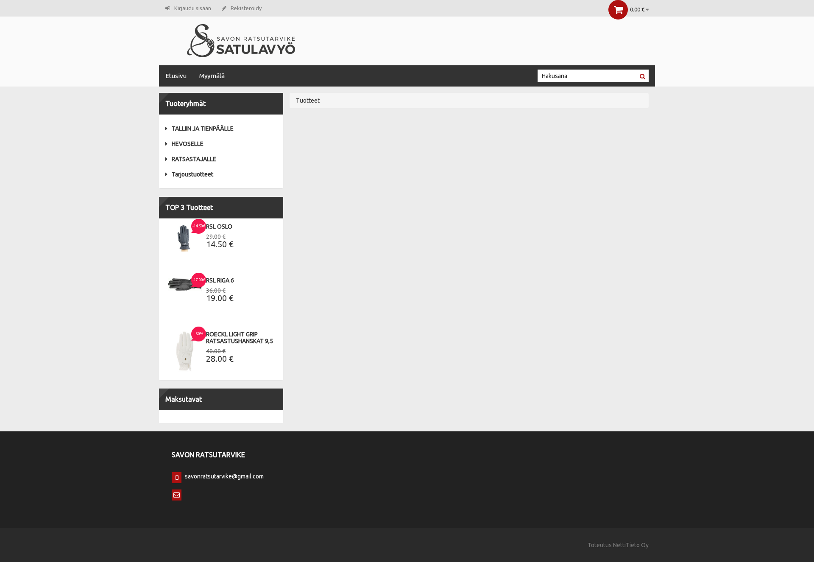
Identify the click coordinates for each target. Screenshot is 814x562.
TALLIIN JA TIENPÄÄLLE (203, 128)
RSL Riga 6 (220, 280)
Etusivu (176, 75)
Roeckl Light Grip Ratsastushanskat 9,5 (239, 337)
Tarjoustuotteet (192, 174)
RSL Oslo (219, 226)
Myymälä (212, 75)
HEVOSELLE (188, 143)
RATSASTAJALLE (194, 159)
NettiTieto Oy (631, 545)
